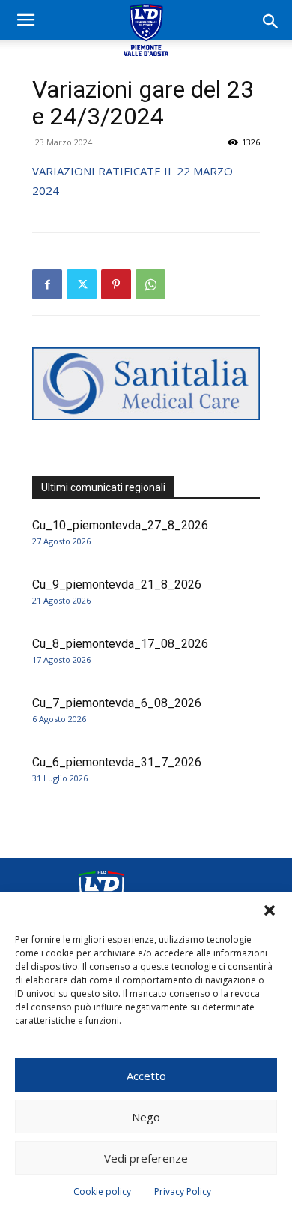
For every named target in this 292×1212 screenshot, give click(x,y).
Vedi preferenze (146, 1158)
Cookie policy (102, 1191)
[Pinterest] (116, 284)
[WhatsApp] (150, 284)
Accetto (146, 1075)
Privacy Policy (182, 1191)
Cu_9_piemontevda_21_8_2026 (116, 585)
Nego (146, 1116)
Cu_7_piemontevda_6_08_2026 (116, 703)
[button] (269, 910)
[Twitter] (82, 284)
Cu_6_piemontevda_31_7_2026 (116, 762)
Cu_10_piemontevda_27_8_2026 (120, 525)
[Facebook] (47, 284)
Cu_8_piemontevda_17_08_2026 (120, 644)
